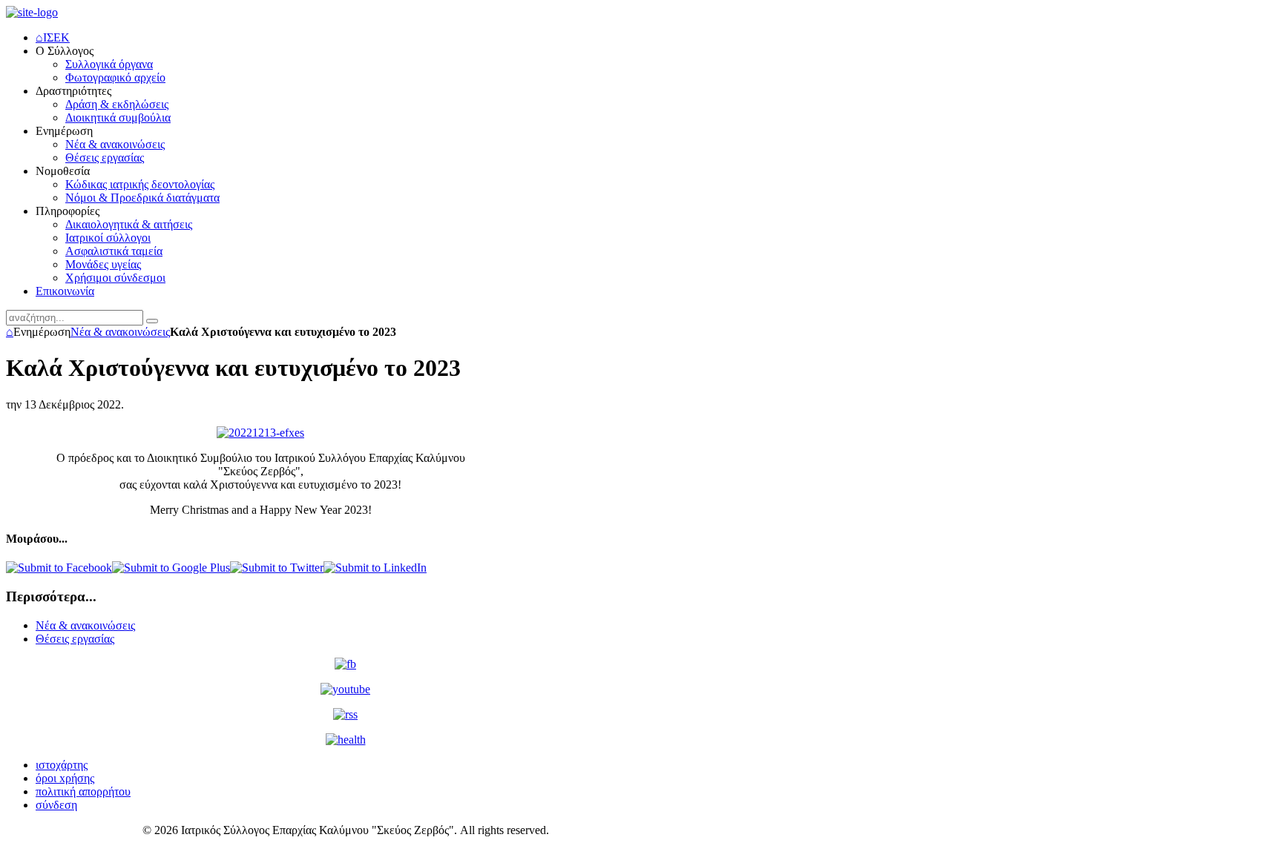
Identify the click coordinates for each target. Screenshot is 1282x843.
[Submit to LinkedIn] (375, 567)
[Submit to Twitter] (276, 567)
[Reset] (152, 321)
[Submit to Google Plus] (171, 567)
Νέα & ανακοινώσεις (120, 331)
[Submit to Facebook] (59, 567)
